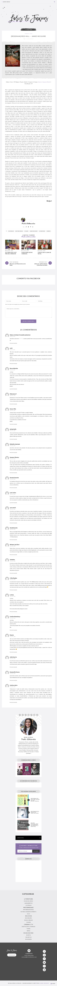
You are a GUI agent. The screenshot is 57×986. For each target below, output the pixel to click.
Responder (14, 343)
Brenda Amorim (14, 477)
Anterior (19, 769)
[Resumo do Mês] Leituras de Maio (18, 264)
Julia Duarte (13, 657)
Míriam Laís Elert (14, 544)
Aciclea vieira (13, 685)
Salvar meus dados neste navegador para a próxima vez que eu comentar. (17, 304)
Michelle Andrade (15, 444)
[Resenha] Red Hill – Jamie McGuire (28, 36)
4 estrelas (11, 231)
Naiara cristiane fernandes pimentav (20, 335)
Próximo (38, 769)
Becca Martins (14, 368)
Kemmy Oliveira (14, 457)
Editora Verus (19, 231)
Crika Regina (13, 578)
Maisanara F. (13, 394)
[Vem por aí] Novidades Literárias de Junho (41, 264)
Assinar (36, 851)
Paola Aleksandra (28, 223)
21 (25, 226)
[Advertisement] (28, 871)
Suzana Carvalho (44, 983)
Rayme (12, 635)
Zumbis (48, 231)
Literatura (28, 29)
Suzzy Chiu (13, 409)
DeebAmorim (13, 528)
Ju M (11, 348)
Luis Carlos (13, 492)
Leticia (12, 595)
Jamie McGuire (33, 231)
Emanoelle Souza (15, 672)
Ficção (26, 231)
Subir (53, 983)
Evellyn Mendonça (15, 616)
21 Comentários (29, 38)
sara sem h (13, 507)
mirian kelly (13, 429)
